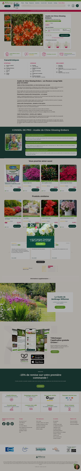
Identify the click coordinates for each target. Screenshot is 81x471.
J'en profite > (40, 243)
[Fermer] (52, 225)
